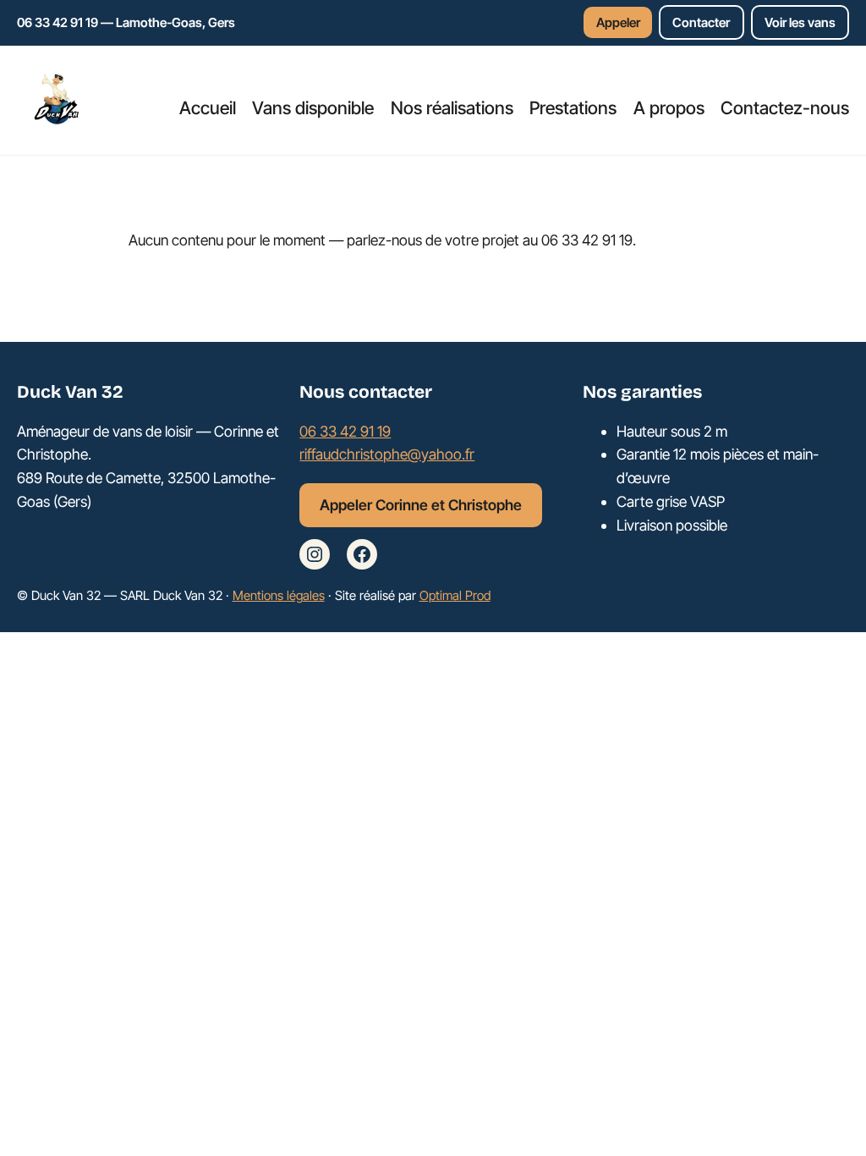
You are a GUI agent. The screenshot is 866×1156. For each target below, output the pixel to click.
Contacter (701, 22)
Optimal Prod (455, 595)
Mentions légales (279, 595)
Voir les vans (800, 22)
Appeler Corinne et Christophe (421, 505)
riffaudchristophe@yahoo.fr (386, 454)
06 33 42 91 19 (345, 431)
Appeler (618, 22)
